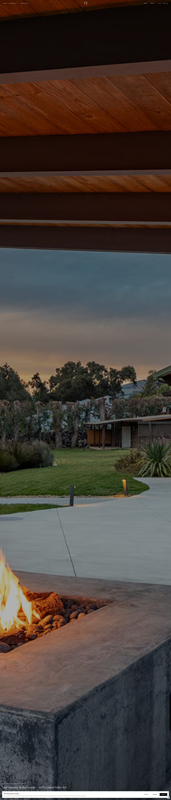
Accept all (163, 794)
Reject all (146, 794)
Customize (155, 794)
